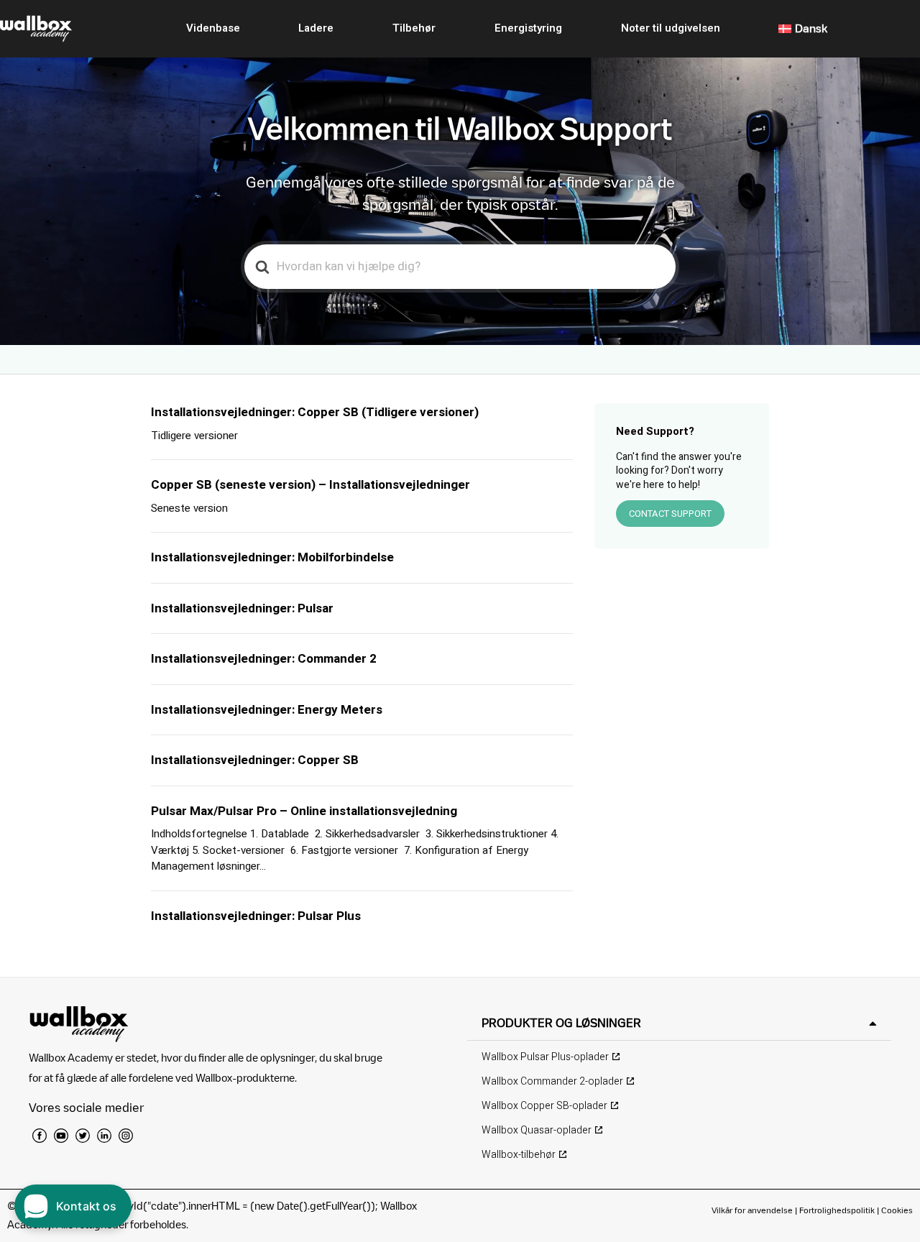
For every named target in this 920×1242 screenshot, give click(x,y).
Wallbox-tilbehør (519, 1154)
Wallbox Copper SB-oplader (544, 1105)
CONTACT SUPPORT (670, 513)
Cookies (897, 1210)
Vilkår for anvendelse (753, 1210)
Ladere (316, 28)
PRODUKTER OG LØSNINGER (561, 1023)
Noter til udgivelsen (670, 28)
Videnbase (213, 28)
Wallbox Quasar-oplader (537, 1130)
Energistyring (528, 28)
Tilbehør (414, 28)
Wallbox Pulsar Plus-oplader (545, 1056)
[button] (679, 1023)
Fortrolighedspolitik (837, 1210)
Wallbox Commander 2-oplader (552, 1081)
